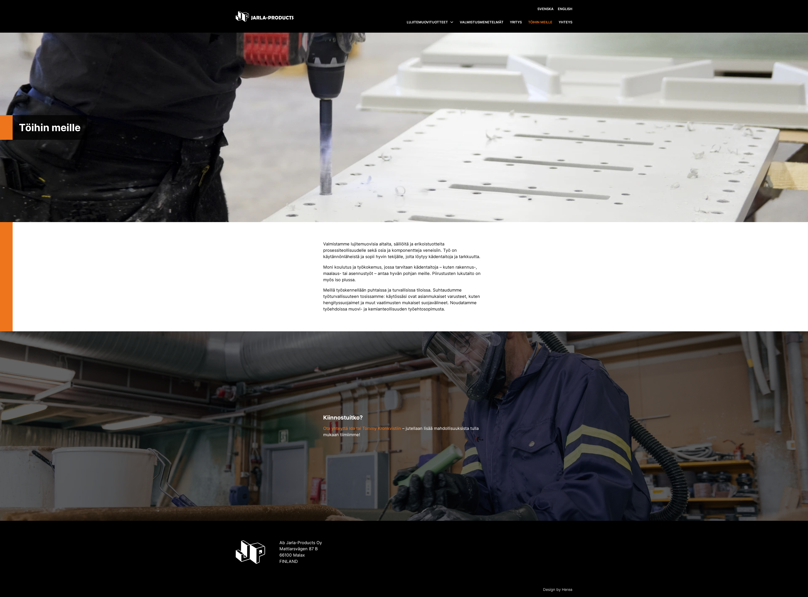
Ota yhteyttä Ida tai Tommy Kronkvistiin (362, 428)
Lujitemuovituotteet (427, 22)
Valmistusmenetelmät (482, 22)
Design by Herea (557, 589)
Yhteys (565, 22)
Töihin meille (540, 22)
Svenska (545, 9)
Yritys (516, 22)
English (565, 9)
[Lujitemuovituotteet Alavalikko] (451, 22)
